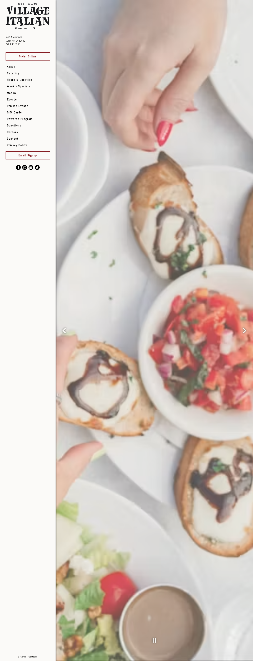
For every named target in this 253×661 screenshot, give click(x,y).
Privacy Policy (17, 145)
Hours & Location (19, 80)
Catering (13, 73)
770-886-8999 (13, 44)
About (11, 67)
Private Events (18, 106)
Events (12, 99)
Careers (12, 132)
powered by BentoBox (36, 656)
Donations (14, 125)
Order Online (28, 56)
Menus (11, 93)
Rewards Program (20, 119)
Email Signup (28, 155)
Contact (13, 139)
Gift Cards (14, 112)
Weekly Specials (18, 86)
